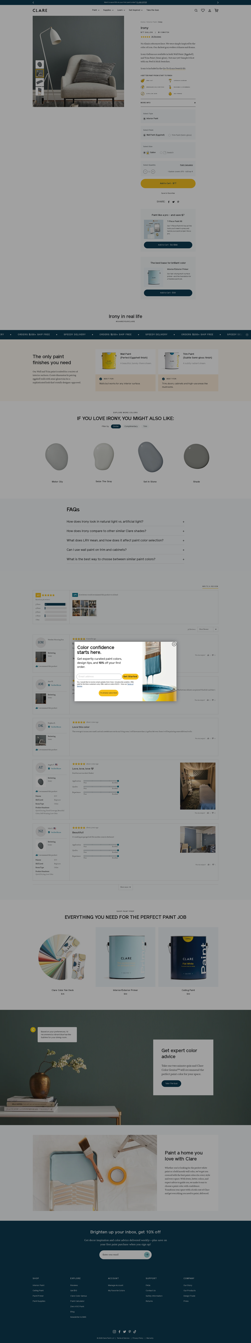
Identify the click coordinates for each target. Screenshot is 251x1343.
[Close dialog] (174, 644)
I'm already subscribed (108, 693)
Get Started (130, 677)
